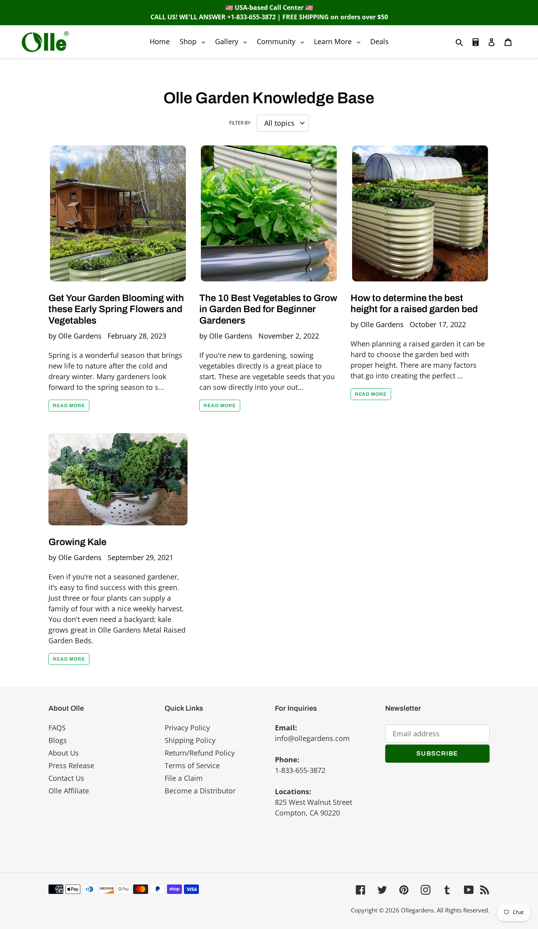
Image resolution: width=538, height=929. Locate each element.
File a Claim (184, 778)
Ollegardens (417, 910)
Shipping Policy (190, 740)
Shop (194, 41)
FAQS (57, 727)
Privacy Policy (187, 727)
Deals (379, 41)
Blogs (57, 740)
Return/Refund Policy (200, 753)
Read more (69, 405)
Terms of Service (192, 765)
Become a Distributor (200, 790)
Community (282, 41)
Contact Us (66, 778)
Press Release (71, 765)
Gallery (233, 41)
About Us (63, 753)
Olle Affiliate (68, 790)
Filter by (239, 122)
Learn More (339, 41)
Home (160, 41)
